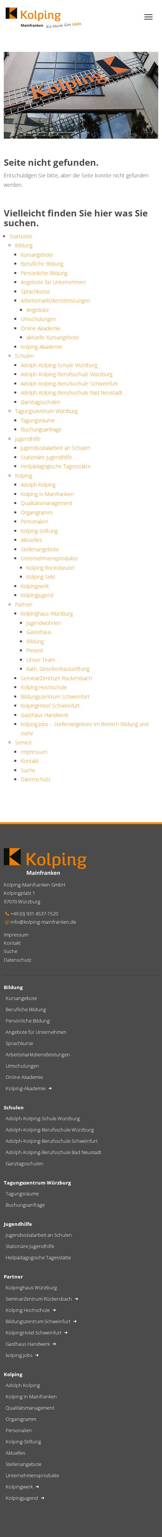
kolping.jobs (20, 1355)
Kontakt (30, 760)
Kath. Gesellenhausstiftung (57, 668)
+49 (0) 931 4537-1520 (34, 913)
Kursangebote (37, 254)
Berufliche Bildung (42, 263)
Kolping (23, 475)
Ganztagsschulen (41, 401)
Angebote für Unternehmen (53, 282)
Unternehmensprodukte (49, 558)
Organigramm (36, 512)
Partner (23, 604)
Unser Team (40, 659)
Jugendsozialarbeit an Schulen (55, 447)
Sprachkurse (35, 291)
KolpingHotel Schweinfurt (50, 705)
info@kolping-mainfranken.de (43, 921)
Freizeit (34, 650)
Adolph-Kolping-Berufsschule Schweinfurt (69, 383)
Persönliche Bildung (44, 273)
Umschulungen (38, 318)
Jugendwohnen (43, 622)
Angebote (37, 309)
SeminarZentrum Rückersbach (56, 678)
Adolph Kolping (38, 484)
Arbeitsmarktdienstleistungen (55, 300)
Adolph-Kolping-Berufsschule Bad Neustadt (71, 392)
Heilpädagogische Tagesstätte (56, 466)
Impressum (34, 751)
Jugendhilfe (28, 438)
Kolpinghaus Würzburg (47, 613)
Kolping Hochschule (44, 687)
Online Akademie (41, 328)
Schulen (24, 355)
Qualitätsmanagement (47, 503)
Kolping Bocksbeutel (50, 567)
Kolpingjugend (37, 595)
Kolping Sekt (40, 576)
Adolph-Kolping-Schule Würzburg (59, 365)
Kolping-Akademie (42, 346)
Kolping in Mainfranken (47, 494)
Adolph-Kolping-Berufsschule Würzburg (66, 374)
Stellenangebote (40, 549)
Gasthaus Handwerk (44, 715)
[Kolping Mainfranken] (43, 17)
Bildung (23, 245)
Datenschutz (35, 779)
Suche (28, 770)
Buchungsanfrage (41, 429)
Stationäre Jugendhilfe (46, 457)
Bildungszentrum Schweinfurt (55, 696)
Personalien (34, 521)
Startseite (20, 236)
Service (23, 742)
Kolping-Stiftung (39, 530)
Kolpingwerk (35, 586)
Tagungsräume (38, 420)
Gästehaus (39, 631)
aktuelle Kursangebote (52, 337)
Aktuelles (31, 539)
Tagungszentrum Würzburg (46, 411)
